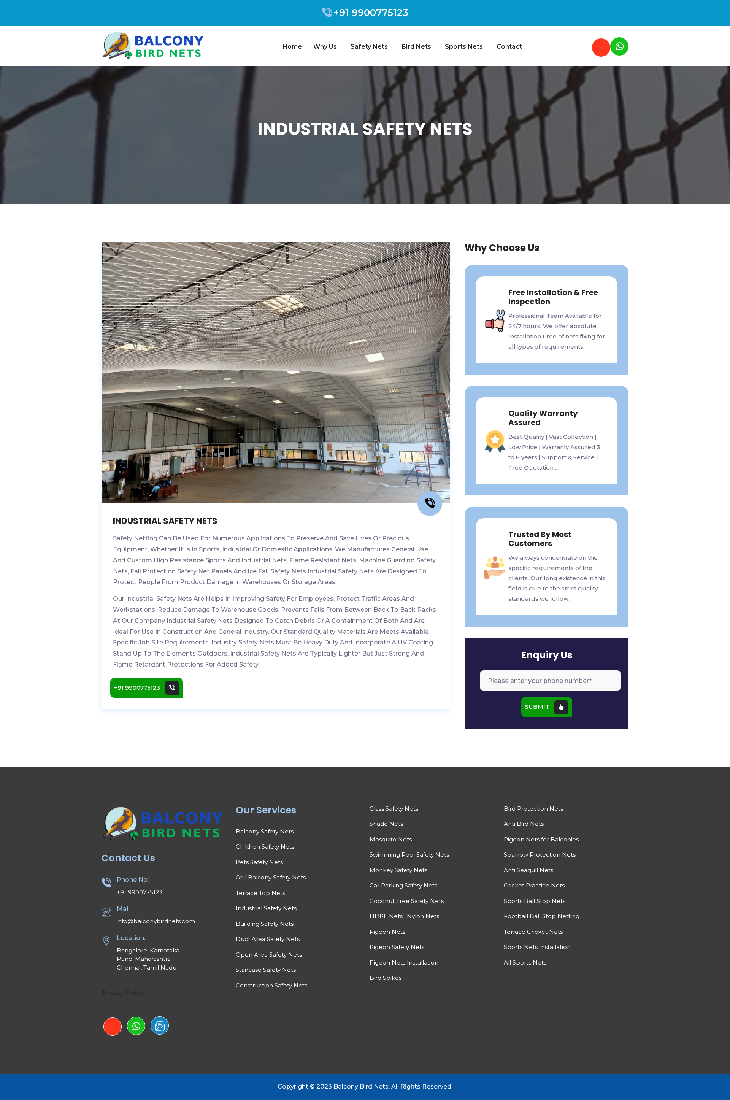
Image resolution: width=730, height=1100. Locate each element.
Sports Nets (464, 46)
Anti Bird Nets (524, 823)
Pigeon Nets (387, 931)
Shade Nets (386, 823)
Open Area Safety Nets (269, 954)
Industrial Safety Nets (266, 908)
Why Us (325, 46)
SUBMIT (537, 706)
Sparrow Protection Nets (540, 854)
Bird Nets (417, 46)
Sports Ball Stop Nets (534, 901)
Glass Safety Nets (394, 808)
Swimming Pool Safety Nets (409, 854)
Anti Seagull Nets (528, 870)
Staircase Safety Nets (266, 969)
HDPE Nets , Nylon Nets (404, 916)
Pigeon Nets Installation (404, 962)
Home (292, 46)
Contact (509, 46)
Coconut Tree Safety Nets (407, 901)
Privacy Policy (122, 993)
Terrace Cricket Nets (533, 931)
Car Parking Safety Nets (403, 885)
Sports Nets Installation (537, 947)
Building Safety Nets (265, 923)
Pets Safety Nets (259, 862)
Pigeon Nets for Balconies (541, 839)
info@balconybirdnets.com (156, 921)
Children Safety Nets (265, 846)
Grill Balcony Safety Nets (271, 877)
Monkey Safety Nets (398, 870)
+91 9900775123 (370, 12)
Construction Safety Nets (271, 985)
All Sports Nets (525, 962)
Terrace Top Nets (260, 893)
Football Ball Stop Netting (541, 916)
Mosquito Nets (391, 839)
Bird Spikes (386, 977)
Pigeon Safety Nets (397, 947)
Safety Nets (370, 46)
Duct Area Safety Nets (268, 939)
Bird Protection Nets (533, 808)
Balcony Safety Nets (265, 831)
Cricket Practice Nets (534, 885)
